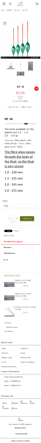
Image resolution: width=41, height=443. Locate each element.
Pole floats (17, 10)
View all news (9, 331)
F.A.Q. (4, 362)
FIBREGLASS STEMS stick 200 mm (23, 282)
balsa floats (25, 10)
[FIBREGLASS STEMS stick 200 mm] (9, 284)
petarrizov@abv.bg (16, 377)
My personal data (21, 433)
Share (9, 231)
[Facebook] (4, 390)
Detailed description (13, 241)
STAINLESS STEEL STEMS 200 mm (25, 308)
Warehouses (9, 253)
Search (22, 353)
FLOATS (9, 10)
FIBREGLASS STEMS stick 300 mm (23, 295)
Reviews (8, 247)
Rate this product (9, 235)
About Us (5, 353)
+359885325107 (15, 385)
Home (3, 10)
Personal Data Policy (9, 366)
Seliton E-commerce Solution (20, 441)
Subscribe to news (12, 327)
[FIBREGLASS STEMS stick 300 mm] (9, 298)
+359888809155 (15, 381)
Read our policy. (20, 428)
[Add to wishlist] (37, 212)
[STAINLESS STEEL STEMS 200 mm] (9, 311)
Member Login (7, 357)
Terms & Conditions (27, 362)
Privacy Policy (25, 357)
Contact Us (24, 348)
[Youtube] (9, 390)
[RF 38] (20, 58)
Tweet (16, 231)
